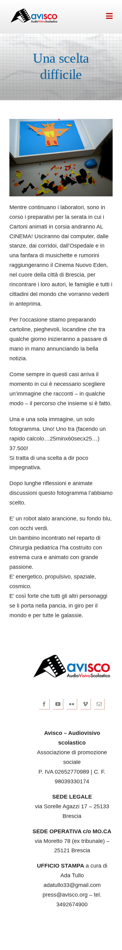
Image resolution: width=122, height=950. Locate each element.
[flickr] (72, 704)
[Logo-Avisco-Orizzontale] (34, 10)
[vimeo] (85, 704)
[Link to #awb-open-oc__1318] (109, 16)
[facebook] (44, 704)
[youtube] (58, 704)
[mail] (99, 704)
